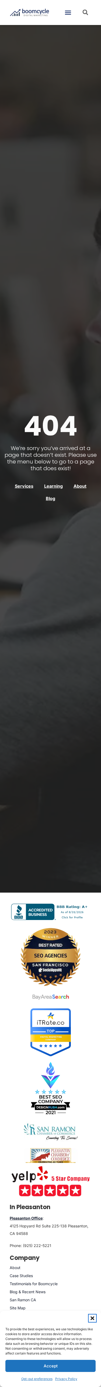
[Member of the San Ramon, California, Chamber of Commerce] (51, 1132)
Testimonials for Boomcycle (34, 1283)
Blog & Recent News (28, 1291)
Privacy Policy (66, 1379)
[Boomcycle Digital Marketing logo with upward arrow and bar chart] (30, 12)
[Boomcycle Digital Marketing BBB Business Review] (50, 918)
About (80, 486)
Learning (53, 486)
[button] (92, 1318)
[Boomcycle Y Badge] (50, 1181)
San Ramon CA (23, 1300)
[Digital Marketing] (50, 1055)
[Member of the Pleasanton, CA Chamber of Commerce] (51, 1157)
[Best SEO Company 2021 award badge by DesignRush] (50, 1088)
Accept (51, 1365)
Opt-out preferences (37, 1379)
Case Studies (21, 1275)
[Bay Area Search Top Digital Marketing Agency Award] (50, 997)
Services (24, 486)
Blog (50, 498)
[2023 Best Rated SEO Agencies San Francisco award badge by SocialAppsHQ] (50, 957)
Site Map (18, 1308)
